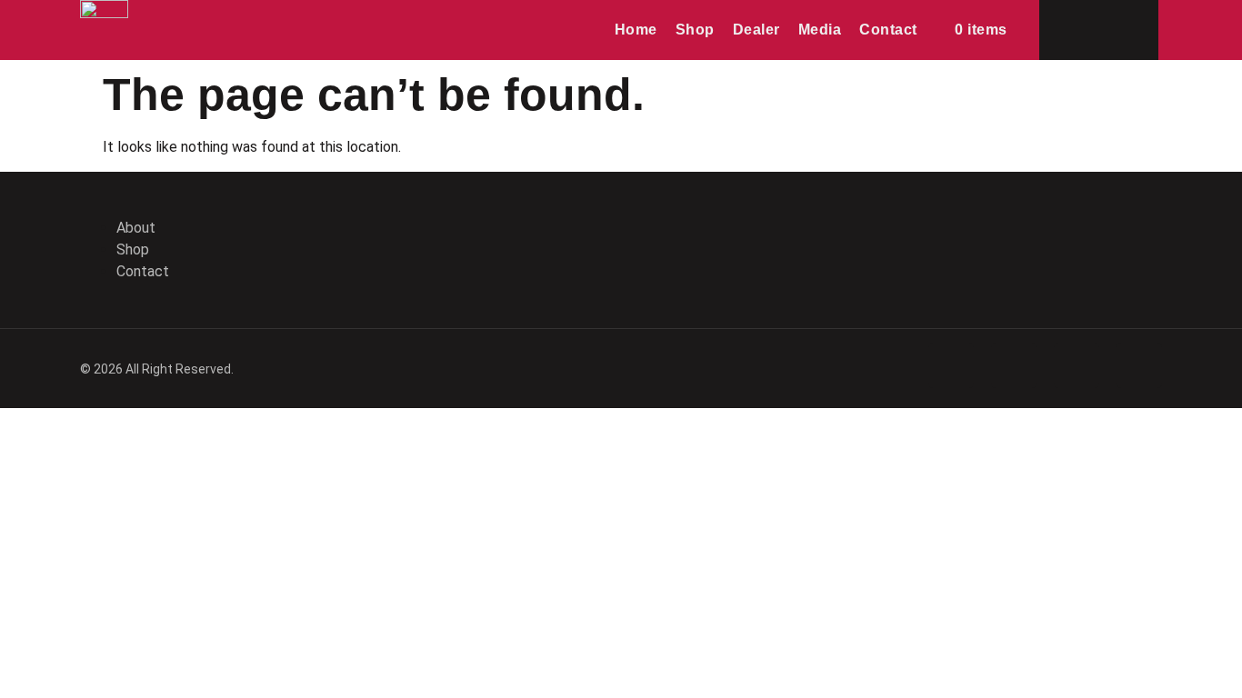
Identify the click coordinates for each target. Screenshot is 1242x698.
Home (636, 29)
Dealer (756, 29)
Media (820, 29)
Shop (695, 29)
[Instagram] (1139, 246)
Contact (888, 29)
